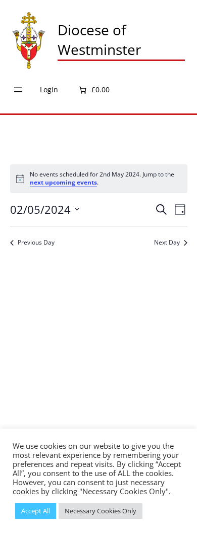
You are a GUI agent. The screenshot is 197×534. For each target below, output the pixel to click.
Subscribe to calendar (93, 274)
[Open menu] (18, 90)
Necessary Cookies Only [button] (100, 510)
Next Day (167, 243)
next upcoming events (63, 182)
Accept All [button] (35, 510)
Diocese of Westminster (99, 39)
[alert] (98, 178)
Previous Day (36, 243)
